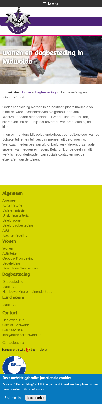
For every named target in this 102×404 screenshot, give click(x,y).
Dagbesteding (45, 92)
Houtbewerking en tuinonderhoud (27, 291)
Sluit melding (13, 397)
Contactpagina (13, 342)
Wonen (7, 248)
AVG (5, 230)
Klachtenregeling (15, 235)
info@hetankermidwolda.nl (22, 334)
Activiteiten (10, 253)
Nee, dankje (35, 397)
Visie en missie (13, 210)
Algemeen (10, 200)
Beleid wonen (12, 220)
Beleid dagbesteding (17, 225)
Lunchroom (10, 286)
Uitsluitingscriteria (15, 215)
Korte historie (12, 205)
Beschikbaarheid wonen (20, 268)
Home (26, 92)
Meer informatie (34, 389)
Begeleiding (11, 263)
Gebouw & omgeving (18, 258)
